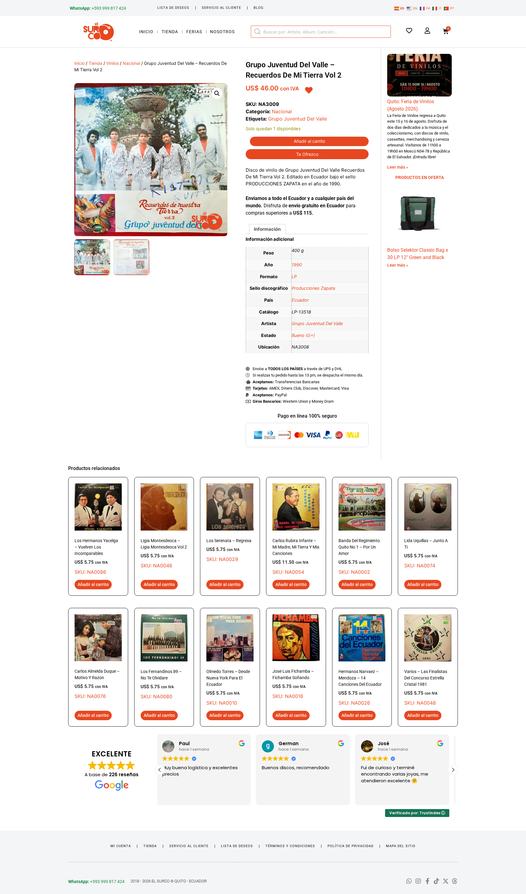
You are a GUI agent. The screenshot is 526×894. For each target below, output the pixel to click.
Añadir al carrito (309, 141)
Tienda (170, 31)
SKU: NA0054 (295, 556)
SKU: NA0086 (96, 556)
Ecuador (300, 300)
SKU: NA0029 (228, 550)
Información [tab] (267, 229)
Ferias (194, 31)
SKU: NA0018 (293, 684)
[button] (217, 93)
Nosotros (222, 31)
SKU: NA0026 (360, 687)
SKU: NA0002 (359, 556)
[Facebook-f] (427, 881)
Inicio (146, 31)
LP (294, 276)
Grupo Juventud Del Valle (297, 119)
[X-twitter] (446, 881)
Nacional (131, 63)
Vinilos (112, 63)
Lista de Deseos (173, 8)
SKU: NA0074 (426, 553)
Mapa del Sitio (401, 846)
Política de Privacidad (350, 846)
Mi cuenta (120, 846)
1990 (297, 264)
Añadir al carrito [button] (93, 584)
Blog (259, 8)
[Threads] (455, 881)
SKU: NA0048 (425, 687)
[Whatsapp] (409, 881)
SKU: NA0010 (228, 687)
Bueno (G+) (303, 335)
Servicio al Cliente (221, 8)
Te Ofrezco (307, 154)
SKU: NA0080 (161, 684)
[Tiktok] (436, 881)
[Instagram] (418, 881)
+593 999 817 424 (98, 8)
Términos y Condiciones (290, 846)
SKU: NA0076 (97, 684)
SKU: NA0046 (164, 553)
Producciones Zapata (313, 288)
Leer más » (397, 167)
